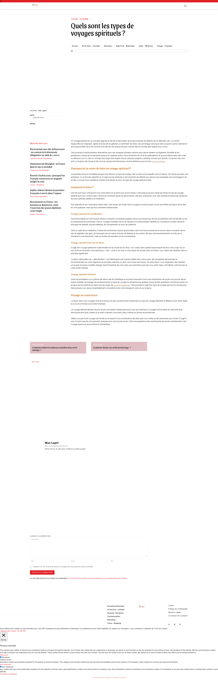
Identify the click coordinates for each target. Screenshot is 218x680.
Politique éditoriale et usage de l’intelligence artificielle (109, 677)
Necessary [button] (4, 655)
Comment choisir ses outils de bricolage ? (112, 347)
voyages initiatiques (121, 285)
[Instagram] (174, 624)
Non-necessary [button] (5, 664)
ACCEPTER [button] (21, 631)
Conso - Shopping (37, 185)
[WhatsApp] (54, 124)
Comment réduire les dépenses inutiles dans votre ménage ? (54, 348)
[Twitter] (43, 124)
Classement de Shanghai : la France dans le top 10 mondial (47, 165)
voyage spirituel (158, 161)
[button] (185, 6)
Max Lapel (42, 111)
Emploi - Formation (37, 214)
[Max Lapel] (37, 445)
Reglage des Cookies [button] (8, 631)
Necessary (6, 657)
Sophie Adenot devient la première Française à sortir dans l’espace (47, 191)
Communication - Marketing (41, 158)
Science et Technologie (39, 170)
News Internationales (38, 196)
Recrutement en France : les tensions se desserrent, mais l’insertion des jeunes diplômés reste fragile (45, 206)
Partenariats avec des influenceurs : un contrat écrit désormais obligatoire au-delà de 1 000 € (47, 152)
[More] (59, 124)
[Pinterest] (48, 124)
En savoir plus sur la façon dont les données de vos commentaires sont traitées (97, 578)
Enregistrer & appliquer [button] (8, 674)
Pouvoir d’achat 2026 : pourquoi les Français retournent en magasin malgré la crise (47, 178)
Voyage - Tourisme (79, 19)
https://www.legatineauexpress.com (56, 446)
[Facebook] (38, 124)
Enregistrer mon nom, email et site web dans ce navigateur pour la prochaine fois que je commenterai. (63, 566)
